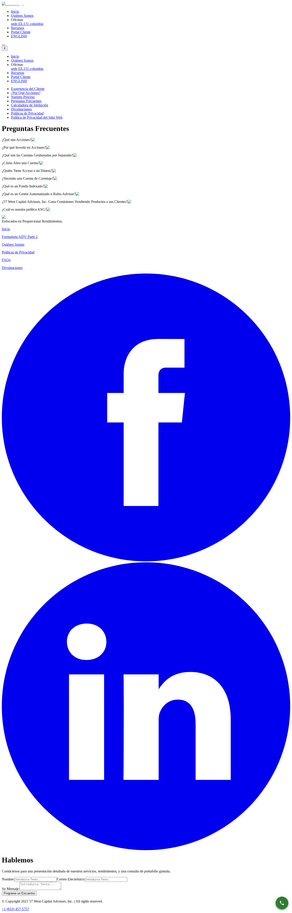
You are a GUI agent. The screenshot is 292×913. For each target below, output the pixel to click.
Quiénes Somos (22, 16)
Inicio (15, 11)
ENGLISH (19, 36)
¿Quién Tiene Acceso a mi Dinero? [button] (27, 171)
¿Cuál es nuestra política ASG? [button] (24, 209)
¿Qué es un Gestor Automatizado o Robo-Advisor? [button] (39, 194)
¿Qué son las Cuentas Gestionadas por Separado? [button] (37, 155)
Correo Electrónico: (71, 879)
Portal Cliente (21, 32)
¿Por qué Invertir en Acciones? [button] (24, 147)
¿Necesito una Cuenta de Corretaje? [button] (27, 178)
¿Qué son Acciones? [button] (16, 140)
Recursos (17, 28)
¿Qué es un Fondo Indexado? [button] (23, 186)
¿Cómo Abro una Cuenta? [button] (20, 163)
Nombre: (8, 879)
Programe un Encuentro (19, 893)
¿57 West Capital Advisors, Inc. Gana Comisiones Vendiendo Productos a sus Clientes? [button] (65, 202)
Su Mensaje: (11, 889)
